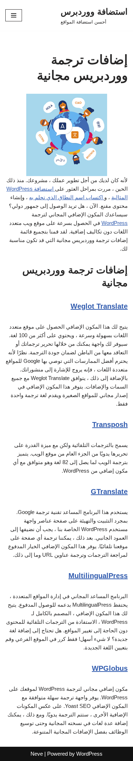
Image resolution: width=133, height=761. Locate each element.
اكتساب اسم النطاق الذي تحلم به (66, 197)
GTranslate (109, 491)
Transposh (110, 424)
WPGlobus (110, 668)
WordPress (114, 223)
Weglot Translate (99, 306)
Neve (37, 754)
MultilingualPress (98, 576)
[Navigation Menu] (13, 15)
